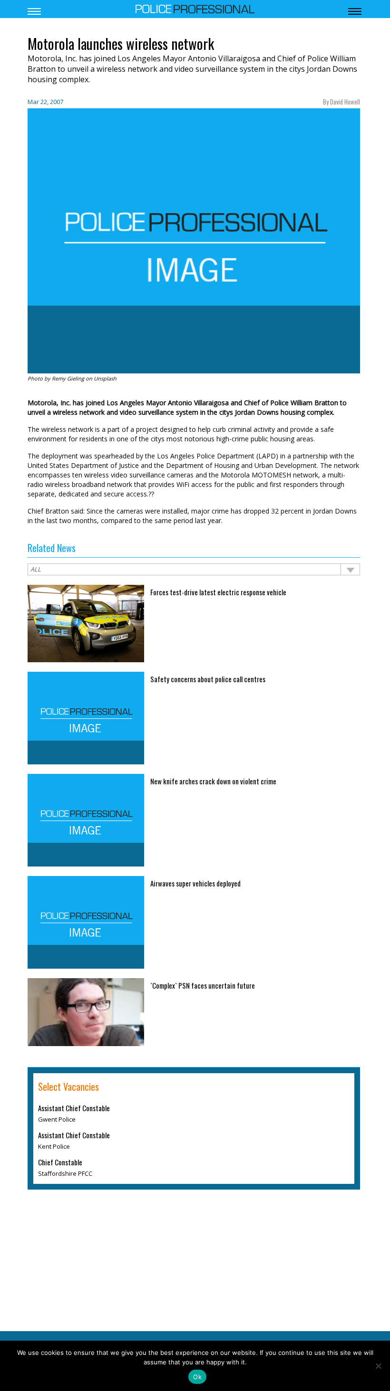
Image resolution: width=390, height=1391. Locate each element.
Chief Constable (60, 1162)
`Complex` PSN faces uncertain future (202, 985)
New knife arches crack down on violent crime (213, 781)
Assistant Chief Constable (74, 1108)
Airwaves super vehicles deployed (195, 883)
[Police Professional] (195, 8)
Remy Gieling (68, 378)
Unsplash (105, 378)
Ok (197, 1377)
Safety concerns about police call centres (207, 679)
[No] (378, 1366)
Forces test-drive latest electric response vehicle (218, 592)
